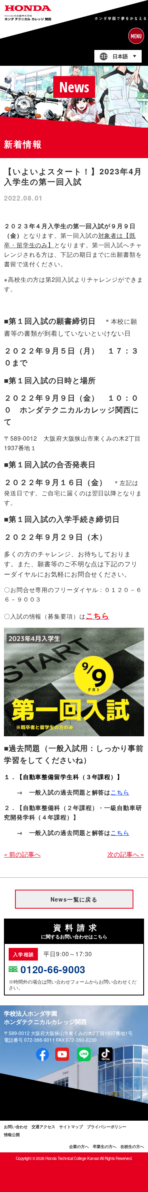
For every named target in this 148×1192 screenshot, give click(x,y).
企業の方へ (79, 1146)
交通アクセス (43, 1126)
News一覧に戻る (74, 899)
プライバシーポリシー (106, 1126)
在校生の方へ (132, 1146)
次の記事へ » (125, 854)
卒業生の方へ (104, 1146)
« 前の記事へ (22, 854)
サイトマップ (71, 1126)
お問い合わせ (16, 1126)
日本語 (120, 56)
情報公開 (12, 1134)
